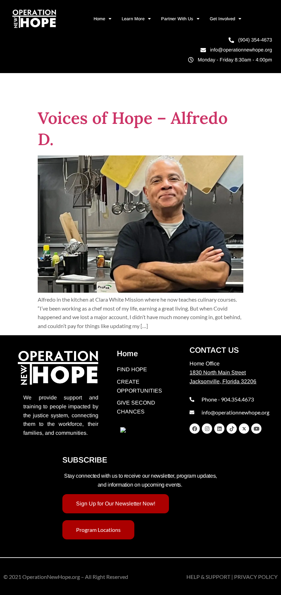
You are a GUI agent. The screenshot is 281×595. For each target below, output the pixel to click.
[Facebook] (195, 428)
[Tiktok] (232, 428)
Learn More (133, 18)
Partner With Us (177, 18)
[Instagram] (207, 428)
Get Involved (222, 18)
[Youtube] (256, 428)
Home (99, 18)
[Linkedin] (219, 428)
